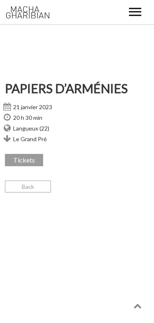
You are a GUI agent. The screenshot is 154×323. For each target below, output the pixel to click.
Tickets (24, 160)
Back (28, 186)
